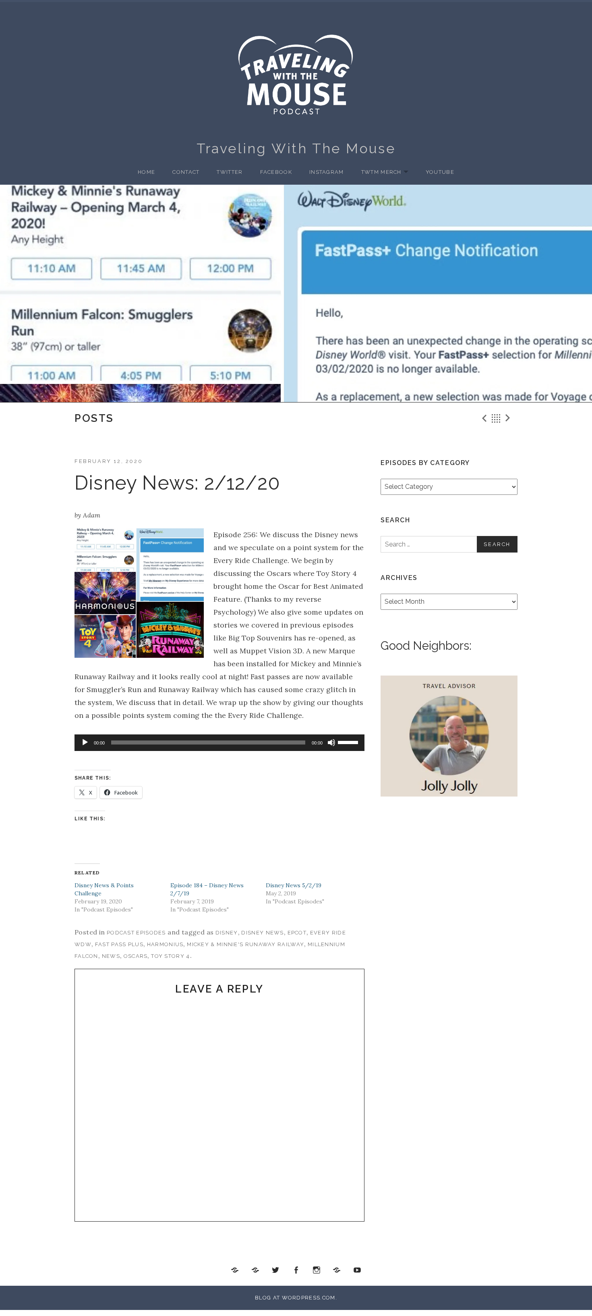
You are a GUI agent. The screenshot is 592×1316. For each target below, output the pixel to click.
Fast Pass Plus (119, 944)
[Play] (85, 742)
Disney (226, 933)
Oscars (136, 956)
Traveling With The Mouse (296, 148)
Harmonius (165, 944)
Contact (185, 172)
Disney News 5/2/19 (293, 885)
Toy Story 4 (170, 956)
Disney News (262, 933)
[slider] (349, 741)
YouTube (440, 172)
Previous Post (483, 418)
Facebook (276, 172)
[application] (219, 743)
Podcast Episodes (136, 933)
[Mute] (331, 742)
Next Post (509, 418)
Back (496, 418)
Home (146, 172)
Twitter (229, 172)
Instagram (326, 172)
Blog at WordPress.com (295, 1298)
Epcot (297, 933)
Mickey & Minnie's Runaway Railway (245, 944)
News (111, 956)
